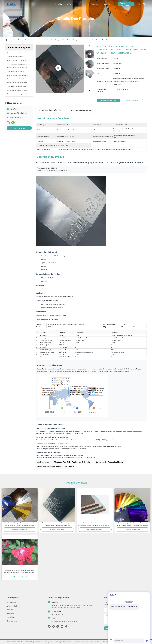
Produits (20, 40)
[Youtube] (61, 627)
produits (83, 4)
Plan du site (28, 642)
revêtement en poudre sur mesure (109, 462)
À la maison (60, 4)
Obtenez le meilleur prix (108, 100)
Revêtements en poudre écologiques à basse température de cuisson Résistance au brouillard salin (19, 571)
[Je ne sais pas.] (8, 123)
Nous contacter (12, 621)
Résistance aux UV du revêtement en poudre (72, 462)
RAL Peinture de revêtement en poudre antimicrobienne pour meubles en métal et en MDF (94, 524)
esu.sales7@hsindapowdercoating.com (24, 113)
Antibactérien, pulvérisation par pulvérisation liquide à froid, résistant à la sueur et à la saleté (132, 524)
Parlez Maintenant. (125, 4)
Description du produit (81, 110)
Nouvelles (10, 613)
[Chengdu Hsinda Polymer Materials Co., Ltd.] (11, 4)
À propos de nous (72, 4)
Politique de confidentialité (14, 642)
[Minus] (147, 595)
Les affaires (11, 617)
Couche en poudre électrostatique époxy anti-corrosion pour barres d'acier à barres (57, 524)
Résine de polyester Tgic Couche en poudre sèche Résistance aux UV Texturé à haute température (19, 524)
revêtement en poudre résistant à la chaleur (55, 467)
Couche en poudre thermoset (34, 40)
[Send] (146, 640)
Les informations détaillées (50, 110)
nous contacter (108, 4)
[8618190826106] (66, 627)
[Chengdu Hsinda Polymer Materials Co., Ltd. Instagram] (57, 627)
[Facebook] (53, 627)
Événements (96, 4)
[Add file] (111, 640)
